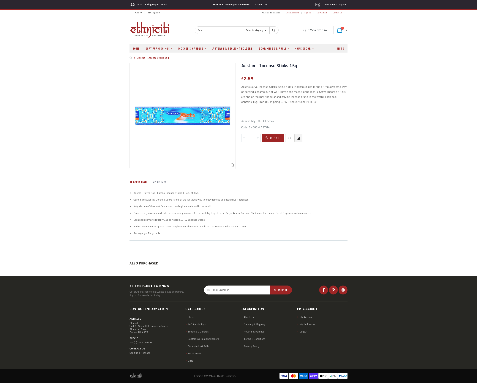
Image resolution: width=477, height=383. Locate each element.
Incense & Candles (198, 332)
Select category (254, 30)
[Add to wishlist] (289, 138)
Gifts (190, 361)
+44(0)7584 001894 (141, 342)
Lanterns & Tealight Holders (203, 339)
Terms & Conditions (254, 339)
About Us (249, 317)
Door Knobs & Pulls (198, 346)
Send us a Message (139, 353)
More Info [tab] (160, 182)
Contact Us (337, 13)
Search (274, 30)
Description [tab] (138, 182)
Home (130, 58)
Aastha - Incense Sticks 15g (269, 65)
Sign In (307, 13)
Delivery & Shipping (254, 324)
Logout (303, 332)
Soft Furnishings (197, 324)
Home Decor (195, 353)
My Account (306, 317)
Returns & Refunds (254, 332)
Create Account (292, 13)
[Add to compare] (298, 138)
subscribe (281, 290)
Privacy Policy (252, 346)
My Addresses (307, 324)
